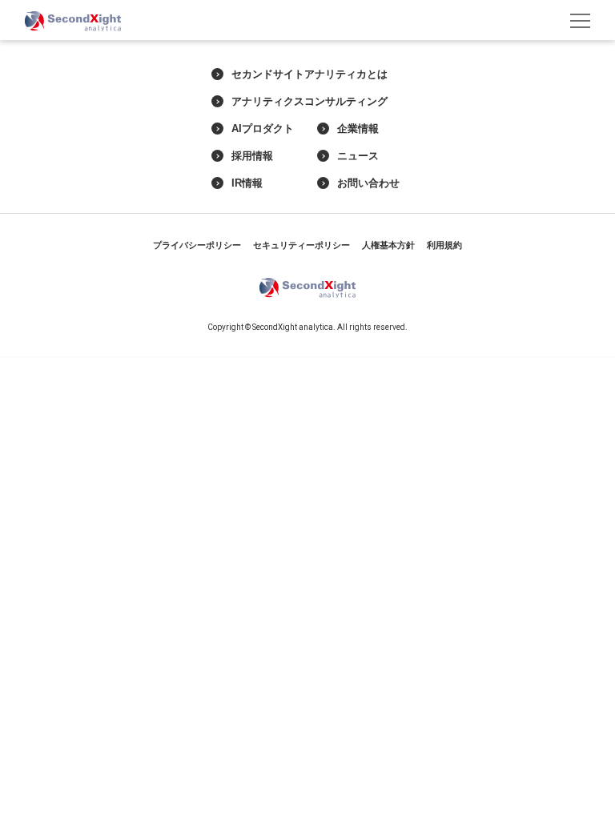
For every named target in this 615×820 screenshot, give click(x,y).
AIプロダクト (262, 129)
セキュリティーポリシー (301, 245)
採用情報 (252, 156)
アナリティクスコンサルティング (309, 101)
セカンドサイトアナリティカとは (309, 74)
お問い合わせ (368, 183)
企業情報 (358, 129)
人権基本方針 (388, 245)
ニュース (358, 156)
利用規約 (444, 245)
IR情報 (247, 183)
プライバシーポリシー (197, 245)
